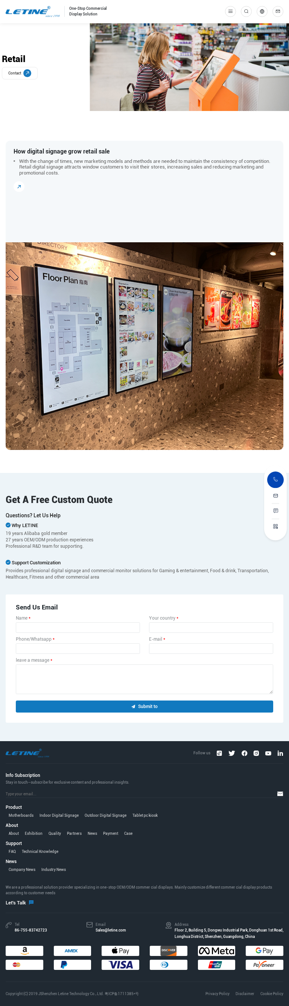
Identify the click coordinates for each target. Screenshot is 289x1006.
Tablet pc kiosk (145, 815)
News (92, 833)
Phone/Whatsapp (35, 639)
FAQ (12, 851)
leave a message (34, 660)
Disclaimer (245, 993)
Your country (163, 618)
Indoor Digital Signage (59, 815)
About (14, 833)
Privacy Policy (217, 993)
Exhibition (34, 833)
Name (23, 618)
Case (128, 833)
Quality (55, 833)
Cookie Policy (271, 993)
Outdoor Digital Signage (105, 815)
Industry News (53, 869)
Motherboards (21, 815)
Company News (22, 869)
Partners (74, 833)
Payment (110, 833)
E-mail (157, 639)
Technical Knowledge (40, 851)
